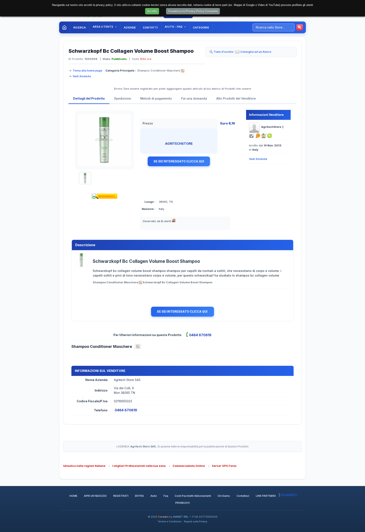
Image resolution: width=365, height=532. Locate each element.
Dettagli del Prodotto (89, 98)
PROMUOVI (182, 502)
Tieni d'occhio (223, 51)
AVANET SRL (180, 516)
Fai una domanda (194, 98)
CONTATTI (150, 27)
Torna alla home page (87, 70)
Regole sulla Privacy (195, 521)
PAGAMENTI (288, 495)
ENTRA (139, 495)
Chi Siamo (224, 495)
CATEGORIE (201, 27)
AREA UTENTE (103, 26)
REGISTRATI (120, 495)
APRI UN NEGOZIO (95, 495)
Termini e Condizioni (169, 521)
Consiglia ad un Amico (255, 51)
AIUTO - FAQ (174, 26)
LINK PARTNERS (266, 495)
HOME (73, 495)
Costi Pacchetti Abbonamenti (193, 495)
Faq (165, 495)
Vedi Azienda (82, 76)
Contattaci (243, 495)
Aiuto (153, 495)
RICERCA (79, 27)
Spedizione (122, 98)
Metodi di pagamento (156, 98)
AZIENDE (130, 27)
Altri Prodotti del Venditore (236, 98)
